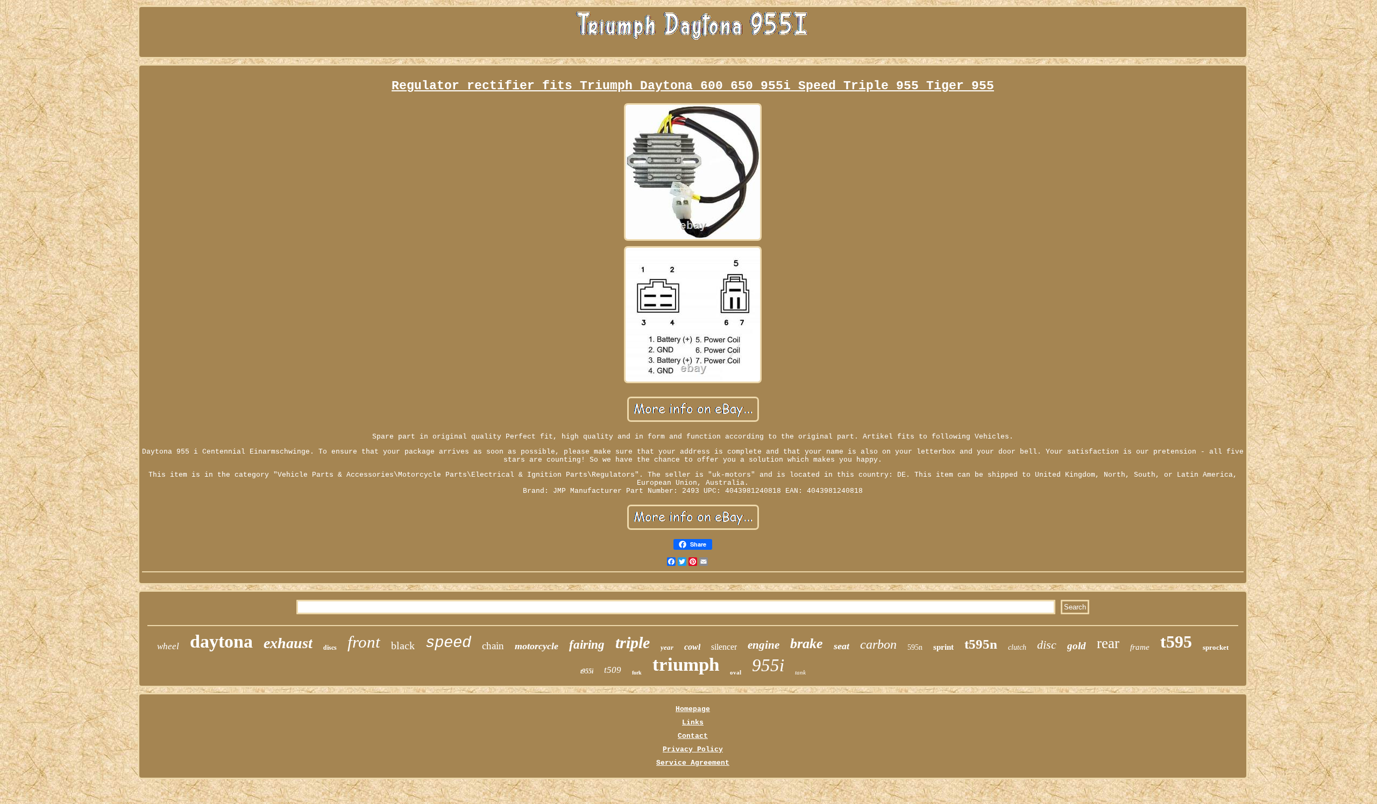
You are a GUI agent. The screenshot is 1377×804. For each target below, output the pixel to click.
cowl (692, 646)
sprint (943, 647)
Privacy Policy (693, 749)
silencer (724, 646)
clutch (1017, 647)
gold (1076, 645)
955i (768, 665)
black (403, 645)
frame (1139, 647)
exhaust (288, 643)
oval (735, 672)
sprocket (1216, 647)
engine (763, 644)
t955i (586, 671)
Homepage (693, 709)
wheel (168, 646)
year (667, 647)
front (363, 642)
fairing (587, 644)
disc (1046, 644)
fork (637, 673)
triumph (685, 664)
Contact (693, 736)
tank (800, 672)
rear (1108, 643)
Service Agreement (692, 763)
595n (914, 647)
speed (448, 643)
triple (632, 642)
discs (330, 647)
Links (693, 723)
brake (806, 643)
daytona (221, 641)
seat (841, 646)
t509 (612, 670)
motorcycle (536, 646)
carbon (878, 644)
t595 (1176, 641)
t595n (980, 644)
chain (493, 645)
